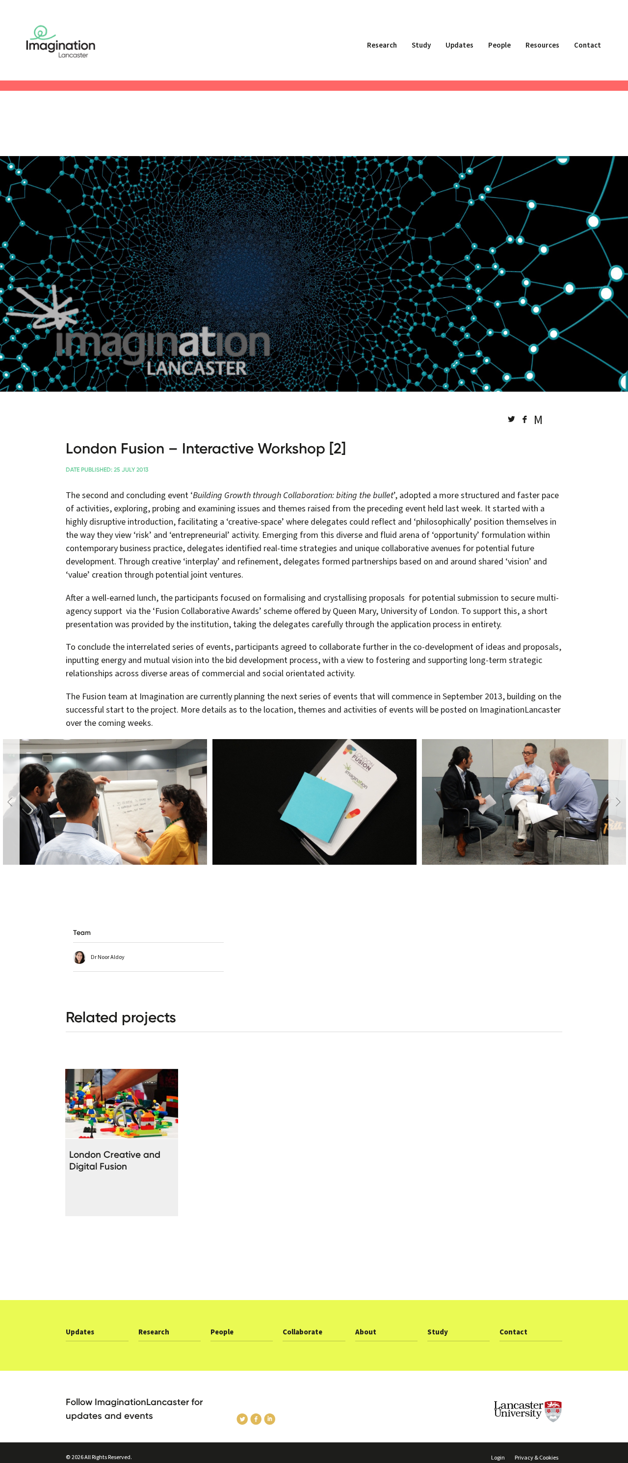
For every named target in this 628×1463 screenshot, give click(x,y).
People (499, 45)
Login (498, 1458)
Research (382, 45)
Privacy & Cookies (536, 1458)
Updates (459, 45)
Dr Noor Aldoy (108, 957)
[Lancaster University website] (505, 1412)
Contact (587, 45)
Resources (542, 45)
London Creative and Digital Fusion (114, 1160)
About (365, 1332)
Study (421, 45)
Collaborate (302, 1332)
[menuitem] (382, 49)
